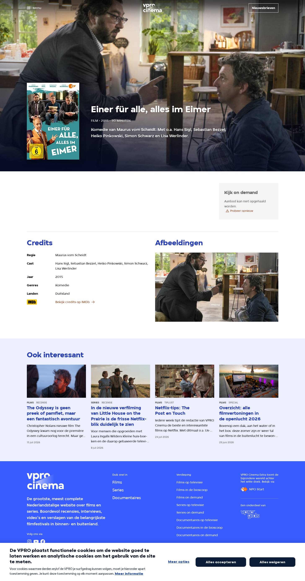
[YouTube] (36, 541)
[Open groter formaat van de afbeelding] (216, 287)
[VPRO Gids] (250, 514)
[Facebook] (42, 541)
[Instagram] (29, 541)
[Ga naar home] (152, 8)
